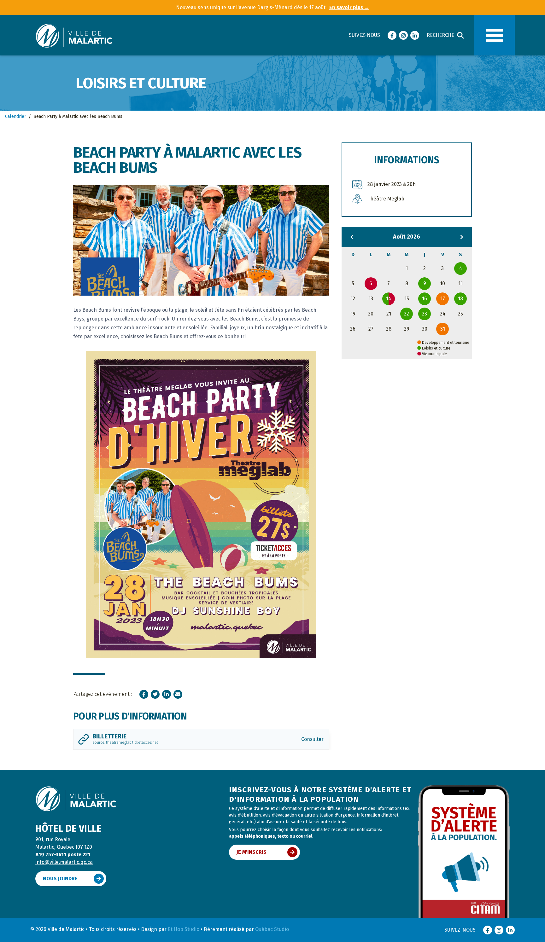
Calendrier (15, 116)
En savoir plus (349, 7)
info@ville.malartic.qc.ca (64, 862)
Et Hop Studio (183, 929)
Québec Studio (272, 929)
